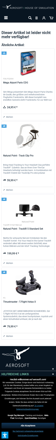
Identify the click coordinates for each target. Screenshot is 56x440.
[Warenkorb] (51, 18)
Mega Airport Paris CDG (15, 82)
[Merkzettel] (37, 18)
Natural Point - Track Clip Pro (18, 155)
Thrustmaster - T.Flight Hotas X (19, 301)
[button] (4, 435)
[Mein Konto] (44, 18)
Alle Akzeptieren (28, 425)
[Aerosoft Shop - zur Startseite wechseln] (28, 8)
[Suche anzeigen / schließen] (30, 18)
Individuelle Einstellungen (28, 436)
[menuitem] (5, 18)
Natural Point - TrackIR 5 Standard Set (23, 228)
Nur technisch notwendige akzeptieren (28, 431)
